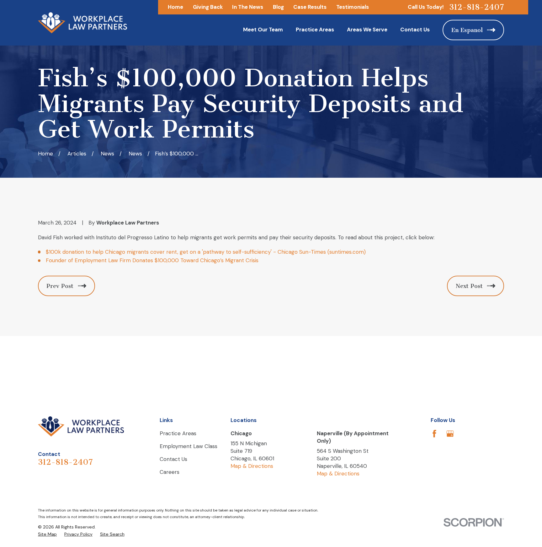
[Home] (82, 22)
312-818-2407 (476, 7)
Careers (169, 471)
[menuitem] (47, 534)
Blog (278, 6)
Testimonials (352, 6)
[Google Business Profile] (450, 433)
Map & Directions (252, 466)
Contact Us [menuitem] (415, 29)
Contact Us (173, 459)
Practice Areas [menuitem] (315, 29)
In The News (247, 6)
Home (175, 6)
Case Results (310, 6)
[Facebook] (434, 433)
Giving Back (208, 6)
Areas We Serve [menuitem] (367, 29)
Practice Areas (178, 433)
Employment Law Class (188, 446)
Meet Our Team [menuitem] (263, 29)
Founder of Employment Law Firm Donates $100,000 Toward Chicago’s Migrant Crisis (152, 260)
